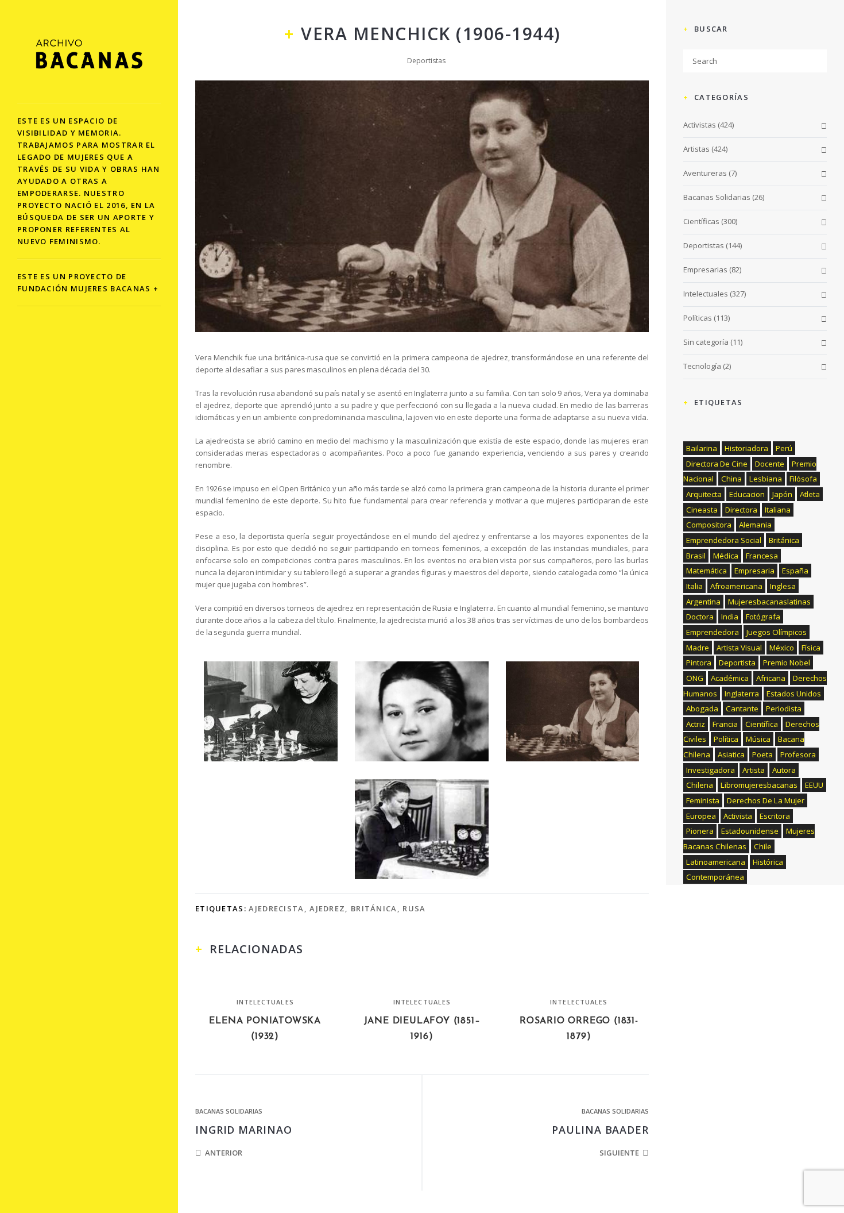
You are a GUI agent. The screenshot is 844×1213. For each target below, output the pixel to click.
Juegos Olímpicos (776, 632)
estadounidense (750, 831)
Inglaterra (742, 693)
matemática (706, 570)
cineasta (702, 510)
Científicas (701, 221)
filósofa (803, 478)
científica (761, 724)
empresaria (754, 570)
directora (741, 510)
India (729, 616)
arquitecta (704, 494)
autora (784, 770)
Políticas (697, 318)
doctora (700, 616)
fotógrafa (763, 616)
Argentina (703, 601)
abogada (702, 708)
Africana (770, 678)
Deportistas (426, 61)
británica (374, 908)
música (758, 739)
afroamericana (736, 586)
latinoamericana (715, 862)
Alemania (755, 524)
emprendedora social (723, 540)
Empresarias (705, 269)
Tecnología (702, 366)
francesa (762, 555)
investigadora (710, 770)
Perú (784, 448)
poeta (762, 754)
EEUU (814, 785)
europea (701, 816)
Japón (782, 494)
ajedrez (327, 908)
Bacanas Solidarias (228, 1111)
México (781, 647)
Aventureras (705, 173)
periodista (784, 708)
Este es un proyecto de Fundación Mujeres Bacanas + (87, 282)
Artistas (696, 149)
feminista (702, 800)
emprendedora (712, 632)
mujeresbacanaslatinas (769, 601)
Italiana (778, 510)
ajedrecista (276, 908)
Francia (725, 724)
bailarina (701, 448)
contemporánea (715, 877)
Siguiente (619, 1152)
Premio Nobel (786, 662)
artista (753, 770)
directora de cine (717, 464)
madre (697, 647)
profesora (798, 754)
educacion (747, 494)
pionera (700, 831)
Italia (694, 586)
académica (730, 678)
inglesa (783, 586)
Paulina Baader (600, 1130)
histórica (768, 862)
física (811, 647)
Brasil (696, 555)
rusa (413, 908)
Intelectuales (265, 1002)
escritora (775, 816)
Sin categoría (706, 342)
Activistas (699, 125)
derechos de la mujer (765, 800)
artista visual (739, 647)
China (731, 478)
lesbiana (765, 478)
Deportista (737, 662)
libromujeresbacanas (759, 785)
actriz (695, 724)
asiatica (731, 754)
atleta (810, 494)
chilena (699, 785)
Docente (769, 464)
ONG (694, 678)
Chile (763, 846)
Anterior (223, 1152)
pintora (698, 662)
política (726, 739)
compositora (708, 524)
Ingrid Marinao (243, 1130)
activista (737, 816)
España (795, 570)
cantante (742, 708)
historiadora (746, 448)
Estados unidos (793, 693)
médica (725, 555)
